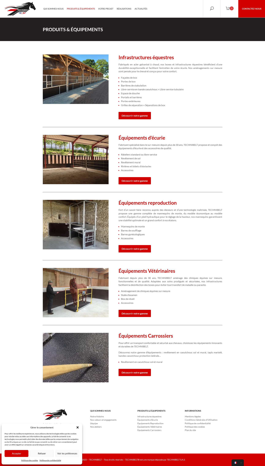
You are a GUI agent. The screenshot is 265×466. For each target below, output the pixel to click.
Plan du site (190, 430)
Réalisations (124, 8)
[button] (77, 427)
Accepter (16, 453)
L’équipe (94, 423)
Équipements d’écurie (147, 419)
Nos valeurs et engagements (103, 419)
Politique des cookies (29, 460)
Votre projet (105, 8)
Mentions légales (193, 416)
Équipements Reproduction (150, 423)
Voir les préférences (67, 453)
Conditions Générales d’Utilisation (201, 419)
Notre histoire (97, 416)
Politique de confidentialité (50, 460)
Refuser (42, 453)
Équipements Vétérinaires (149, 426)
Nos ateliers (96, 426)
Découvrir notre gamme (135, 115)
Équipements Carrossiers (149, 430)
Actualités (141, 8)
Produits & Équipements (81, 8)
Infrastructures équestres (149, 416)
